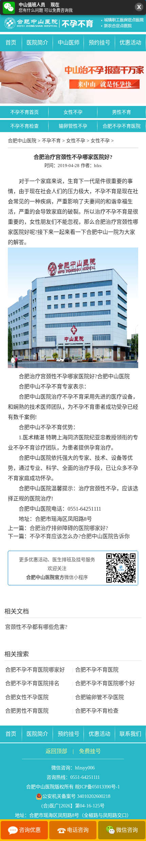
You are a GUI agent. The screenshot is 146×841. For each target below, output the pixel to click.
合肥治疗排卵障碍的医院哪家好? (69, 528)
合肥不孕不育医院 (122, 126)
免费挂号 (90, 751)
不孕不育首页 (24, 112)
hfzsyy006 (85, 767)
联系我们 (130, 734)
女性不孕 (73, 112)
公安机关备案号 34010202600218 (76, 796)
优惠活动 (130, 42)
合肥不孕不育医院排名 (32, 683)
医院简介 (37, 42)
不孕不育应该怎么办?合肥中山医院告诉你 (80, 536)
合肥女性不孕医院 (27, 697)
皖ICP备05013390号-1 (97, 786)
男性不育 (121, 112)
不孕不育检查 (24, 126)
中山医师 (68, 42)
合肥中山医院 (22, 140)
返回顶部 (56, 751)
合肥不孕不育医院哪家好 (35, 670)
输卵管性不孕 (73, 126)
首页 (10, 42)
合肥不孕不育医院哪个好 (103, 683)
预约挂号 (99, 42)
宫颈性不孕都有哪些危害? (36, 627)
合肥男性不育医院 (27, 711)
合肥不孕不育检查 (95, 711)
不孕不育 (51, 140)
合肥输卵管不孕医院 (98, 697)
